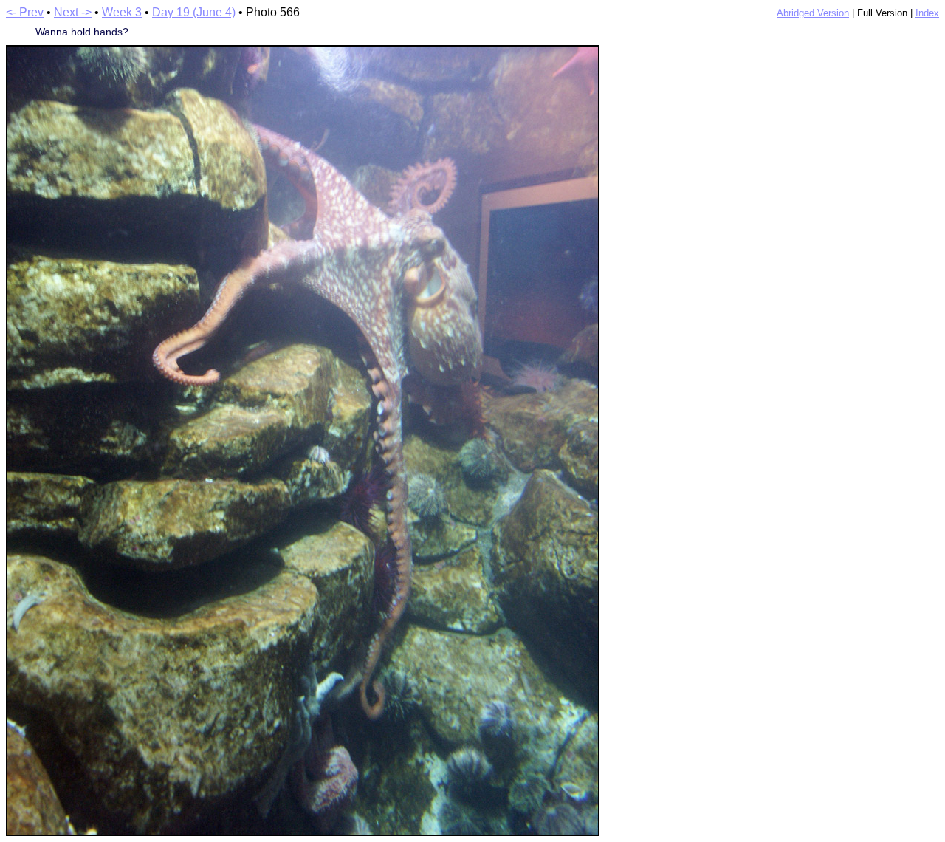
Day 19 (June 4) (194, 12)
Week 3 (122, 12)
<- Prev (25, 12)
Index (927, 12)
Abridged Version (813, 12)
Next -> (73, 12)
